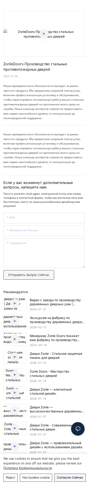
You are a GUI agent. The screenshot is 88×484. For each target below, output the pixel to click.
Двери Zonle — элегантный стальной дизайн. (51, 391)
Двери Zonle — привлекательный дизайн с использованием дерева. (56, 445)
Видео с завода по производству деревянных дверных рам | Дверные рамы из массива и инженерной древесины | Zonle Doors (55, 302)
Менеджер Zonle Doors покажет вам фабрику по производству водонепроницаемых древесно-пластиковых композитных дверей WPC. (57, 338)
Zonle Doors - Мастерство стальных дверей (49, 373)
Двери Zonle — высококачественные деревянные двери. (56, 409)
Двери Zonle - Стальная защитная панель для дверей (56, 356)
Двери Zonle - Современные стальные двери (52, 427)
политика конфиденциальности (27, 468)
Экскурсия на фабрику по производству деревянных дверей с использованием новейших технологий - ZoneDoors (57, 320)
